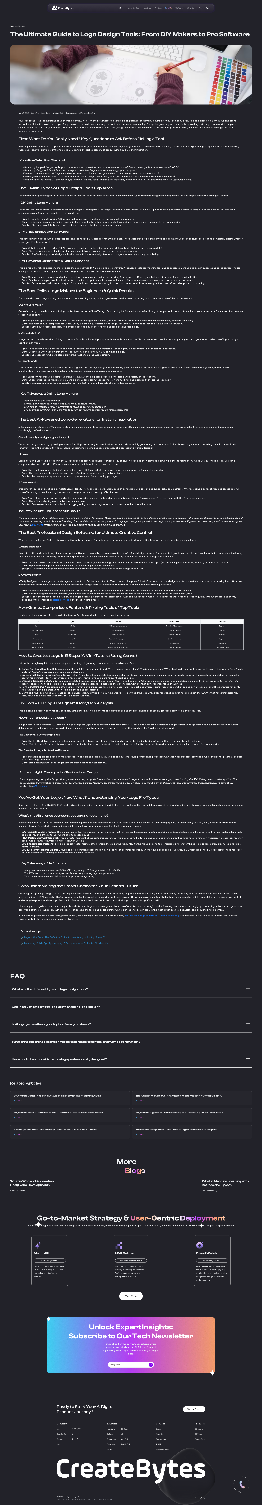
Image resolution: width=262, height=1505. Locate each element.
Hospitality (111, 1429)
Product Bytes (200, 1439)
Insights (59, 1444)
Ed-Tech (110, 1449)
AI (122, 1434)
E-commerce (111, 1439)
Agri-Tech (124, 1439)
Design (158, 1429)
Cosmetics (111, 1444)
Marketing (159, 1434)
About (59, 1429)
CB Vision (198, 1434)
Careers (60, 1439)
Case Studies (61, 1434)
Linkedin (77, 1434)
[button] (131, 989)
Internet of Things (162, 1449)
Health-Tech (125, 1444)
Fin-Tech (124, 1429)
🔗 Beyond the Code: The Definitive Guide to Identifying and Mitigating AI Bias (63, 937)
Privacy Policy (200, 1498)
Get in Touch (194, 1409)
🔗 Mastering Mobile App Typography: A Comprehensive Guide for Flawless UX (64, 943)
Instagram (77, 1429)
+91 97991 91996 (92, 1499)
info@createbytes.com (105, 1499)
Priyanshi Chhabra (87, 113)
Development (161, 1439)
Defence (110, 1434)
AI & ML (159, 1444)
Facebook (77, 1439)
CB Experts (199, 1429)
